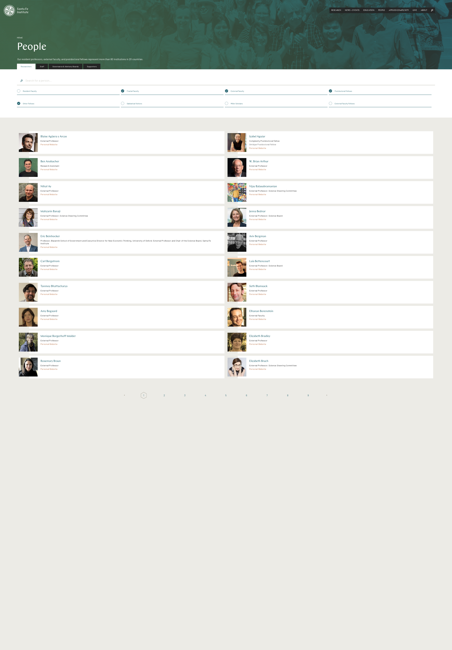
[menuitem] (26, 66)
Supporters (92, 66)
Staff (42, 66)
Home (20, 38)
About (424, 10)
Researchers (26, 66)
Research (336, 10)
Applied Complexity (399, 10)
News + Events (352, 10)
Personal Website (48, 144)
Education (368, 10)
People (381, 10)
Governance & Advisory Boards (65, 66)
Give (415, 10)
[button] (336, 10)
